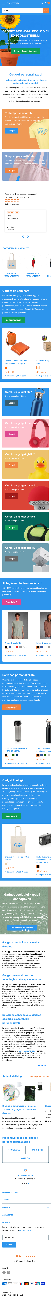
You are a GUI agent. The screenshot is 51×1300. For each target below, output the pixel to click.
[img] (27, 200)
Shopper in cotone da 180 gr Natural (17, 858)
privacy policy (25, 1230)
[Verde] (45, 755)
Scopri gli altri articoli (39, 1076)
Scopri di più (11, 602)
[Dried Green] (10, 368)
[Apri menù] (3, 4)
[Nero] (38, 755)
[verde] (13, 755)
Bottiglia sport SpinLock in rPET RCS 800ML (16, 749)
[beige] (6, 864)
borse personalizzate (27, 1051)
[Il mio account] (42, 4)
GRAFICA (25, 1158)
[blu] (10, 647)
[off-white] (13, 647)
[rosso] (17, 647)
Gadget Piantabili (13, 320)
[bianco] (45, 647)
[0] (46, 3)
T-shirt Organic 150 (13, 643)
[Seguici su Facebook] (4, 1272)
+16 (25, 647)
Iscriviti (9, 1244)
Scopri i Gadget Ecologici (25, 51)
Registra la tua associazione (25, 922)
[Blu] (41, 755)
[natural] (38, 368)
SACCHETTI (37, 1150)
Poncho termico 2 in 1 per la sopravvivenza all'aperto (17, 362)
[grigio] (20, 647)
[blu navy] (17, 755)
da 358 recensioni (12, 204)
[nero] (6, 647)
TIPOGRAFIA (14, 1150)
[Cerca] (46, 10)
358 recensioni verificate (25, 1261)
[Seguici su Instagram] (8, 1272)
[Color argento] (49, 755)
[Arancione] (6, 368)
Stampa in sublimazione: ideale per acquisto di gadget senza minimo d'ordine (19, 1109)
